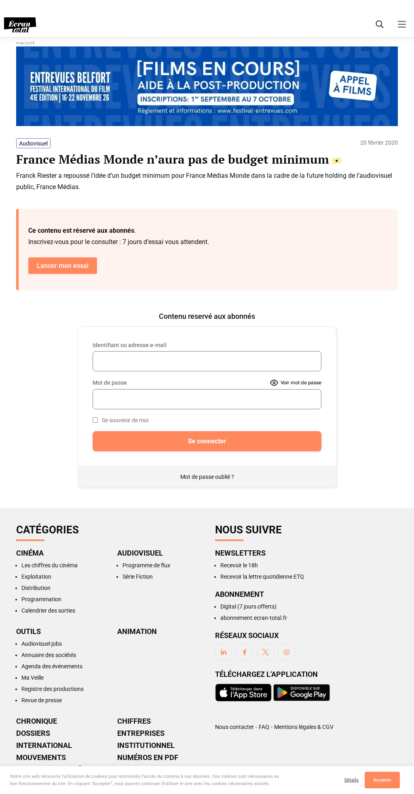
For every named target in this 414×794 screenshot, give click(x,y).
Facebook (244, 652)
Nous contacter (234, 727)
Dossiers (33, 733)
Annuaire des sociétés (48, 655)
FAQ (264, 727)
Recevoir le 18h (239, 565)
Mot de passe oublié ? (207, 477)
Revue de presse (41, 700)
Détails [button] (351, 780)
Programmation (41, 599)
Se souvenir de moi (125, 420)
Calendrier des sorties (48, 610)
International (44, 745)
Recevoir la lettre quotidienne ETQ (262, 576)
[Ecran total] (20, 25)
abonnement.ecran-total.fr (253, 618)
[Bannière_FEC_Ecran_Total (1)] (207, 86)
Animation (137, 632)
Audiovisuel (33, 143)
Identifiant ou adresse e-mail (130, 345)
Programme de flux (146, 565)
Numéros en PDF (147, 758)
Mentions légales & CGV (304, 727)
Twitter (265, 652)
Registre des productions (52, 689)
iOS (243, 692)
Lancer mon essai (63, 266)
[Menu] (402, 24)
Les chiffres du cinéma (49, 565)
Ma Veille (32, 677)
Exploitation (36, 576)
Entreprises (141, 733)
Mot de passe (110, 382)
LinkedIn (223, 652)
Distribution (36, 588)
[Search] (380, 24)
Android (301, 692)
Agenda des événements (51, 666)
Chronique (36, 721)
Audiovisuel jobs (41, 643)
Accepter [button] (382, 780)
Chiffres (134, 721)
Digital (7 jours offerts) (248, 606)
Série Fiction (138, 576)
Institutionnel (146, 745)
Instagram (286, 652)
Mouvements (41, 758)
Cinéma (30, 553)
